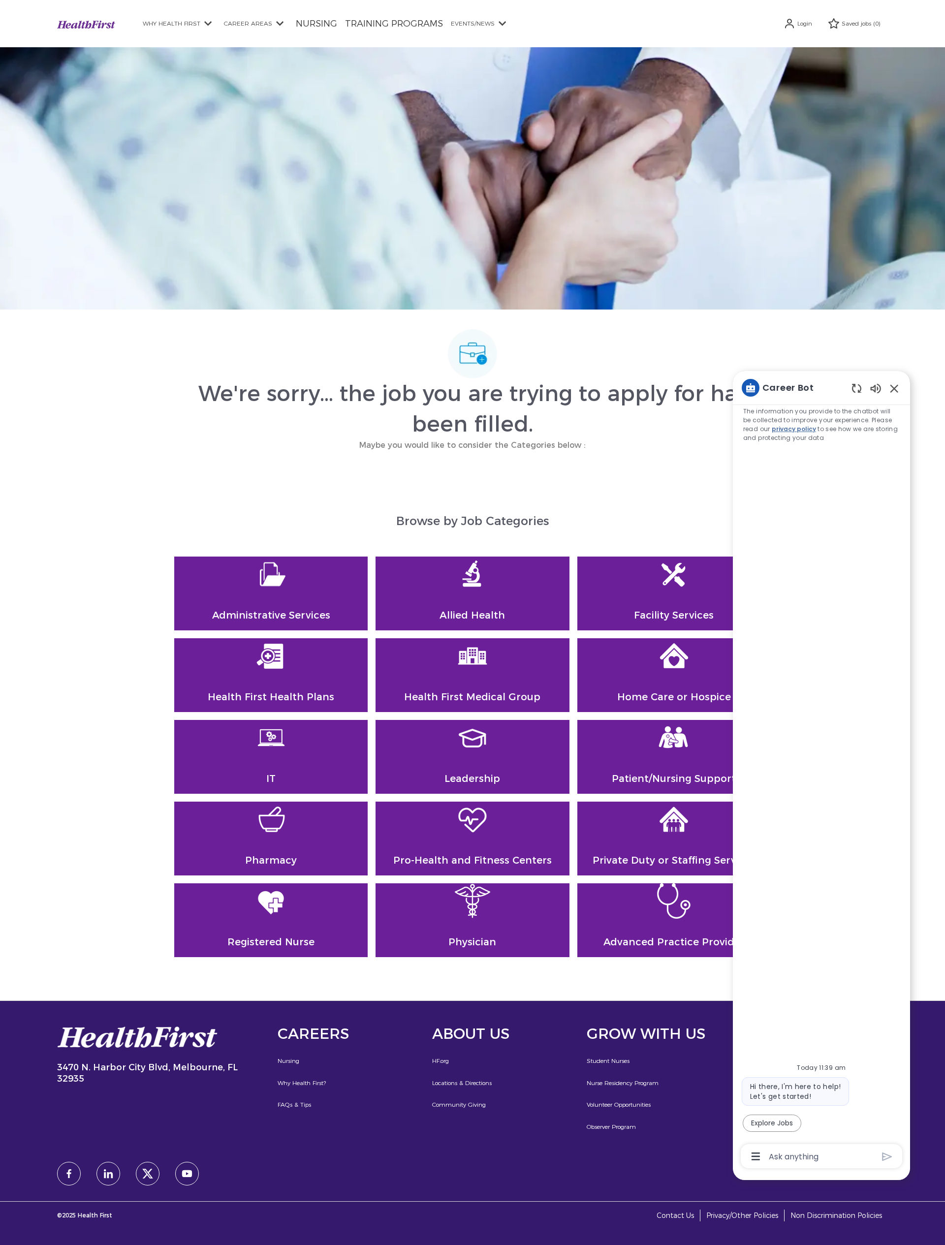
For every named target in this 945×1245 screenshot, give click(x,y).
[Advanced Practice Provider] (674, 920)
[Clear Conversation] (857, 388)
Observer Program (611, 1126)
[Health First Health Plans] (271, 675)
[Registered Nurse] (271, 920)
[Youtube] (187, 1173)
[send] (887, 1157)
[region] (821, 771)
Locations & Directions (462, 1083)
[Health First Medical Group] (472, 675)
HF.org (440, 1060)
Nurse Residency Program (623, 1083)
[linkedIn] (108, 1173)
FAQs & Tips (294, 1104)
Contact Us (675, 1216)
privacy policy (794, 429)
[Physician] (472, 920)
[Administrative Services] (271, 593)
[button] (798, 23)
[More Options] (756, 1156)
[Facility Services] (674, 593)
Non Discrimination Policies (836, 1216)
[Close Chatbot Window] (894, 388)
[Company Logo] (86, 23)
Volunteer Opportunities (619, 1104)
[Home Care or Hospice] (674, 675)
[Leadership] (472, 757)
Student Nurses (608, 1060)
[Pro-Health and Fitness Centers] (472, 838)
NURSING (316, 23)
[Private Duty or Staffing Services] (674, 838)
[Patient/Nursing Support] (674, 757)
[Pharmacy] (271, 838)
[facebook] (69, 1173)
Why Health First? (302, 1083)
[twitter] (147, 1173)
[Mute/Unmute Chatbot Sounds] (875, 388)
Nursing (288, 1060)
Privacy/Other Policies (742, 1216)
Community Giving (459, 1104)
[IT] (271, 757)
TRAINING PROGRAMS (394, 23)
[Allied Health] (472, 593)
